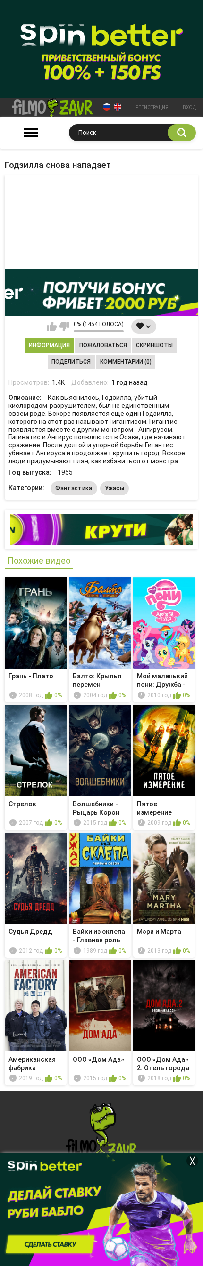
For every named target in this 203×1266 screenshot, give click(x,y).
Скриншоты (154, 345)
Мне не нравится (64, 326)
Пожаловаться (103, 345)
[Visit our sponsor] (101, 292)
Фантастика (74, 488)
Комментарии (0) (126, 361)
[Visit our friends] (101, 529)
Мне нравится (52, 326)
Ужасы (115, 488)
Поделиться (71, 361)
